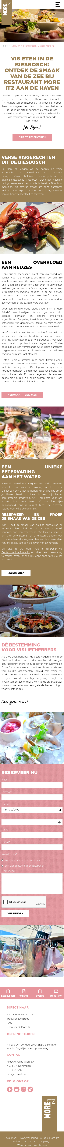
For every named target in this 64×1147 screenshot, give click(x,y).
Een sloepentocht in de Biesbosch (24, 866)
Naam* (5, 780)
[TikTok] (30, 1089)
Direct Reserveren (32, 137)
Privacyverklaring (28, 1138)
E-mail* (5, 842)
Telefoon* (6, 792)
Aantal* (5, 830)
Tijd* (4, 817)
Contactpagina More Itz (15, 552)
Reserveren (16, 573)
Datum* (5, 804)
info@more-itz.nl (16, 1074)
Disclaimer (10, 1138)
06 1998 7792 (30, 549)
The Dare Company (37, 1141)
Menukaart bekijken (22, 395)
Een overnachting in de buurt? (22, 860)
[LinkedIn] (16, 1089)
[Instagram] (23, 1089)
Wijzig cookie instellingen (32, 1145)
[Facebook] (10, 1089)
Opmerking (8, 871)
